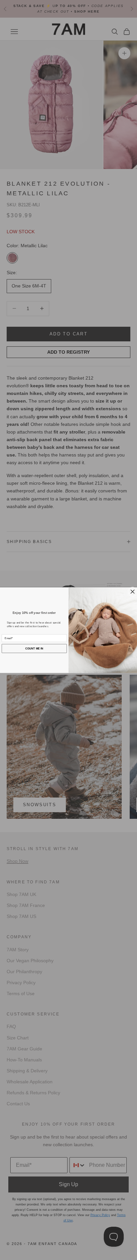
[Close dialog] (132, 591)
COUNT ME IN (34, 648)
